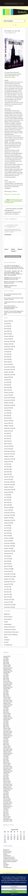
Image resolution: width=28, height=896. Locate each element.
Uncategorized (8, 644)
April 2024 (7, 387)
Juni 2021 (6, 466)
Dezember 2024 (8, 367)
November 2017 (8, 576)
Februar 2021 (8, 477)
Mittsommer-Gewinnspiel (10, 286)
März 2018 (7, 566)
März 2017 (7, 597)
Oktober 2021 (8, 456)
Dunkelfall (15, 201)
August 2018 (7, 553)
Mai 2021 (6, 469)
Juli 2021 (6, 464)
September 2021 (8, 459)
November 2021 (8, 454)
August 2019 (7, 523)
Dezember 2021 (8, 451)
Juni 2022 (6, 436)
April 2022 (7, 441)
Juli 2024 (6, 379)
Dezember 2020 (8, 482)
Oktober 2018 (8, 548)
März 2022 (7, 443)
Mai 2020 (6, 500)
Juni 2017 (6, 589)
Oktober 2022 (8, 425)
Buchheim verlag (15, 199)
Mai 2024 (6, 385)
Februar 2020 (8, 507)
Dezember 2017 (8, 574)
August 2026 (7, 321)
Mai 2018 (6, 561)
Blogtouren (7, 614)
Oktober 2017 (8, 579)
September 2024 (8, 374)
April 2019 (7, 533)
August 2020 (7, 492)
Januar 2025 (7, 364)
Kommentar (8, 234)
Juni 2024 (6, 382)
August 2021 (7, 461)
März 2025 (7, 362)
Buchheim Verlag (10, 77)
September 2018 (8, 551)
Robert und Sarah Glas (13, 201)
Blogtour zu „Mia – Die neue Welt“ (13, 274)
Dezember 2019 (8, 512)
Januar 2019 (7, 540)
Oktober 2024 (8, 372)
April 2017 (7, 594)
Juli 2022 (6, 433)
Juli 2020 (6, 494)
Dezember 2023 (8, 397)
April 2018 (7, 563)
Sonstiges (7, 639)
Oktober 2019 (8, 517)
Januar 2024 (7, 395)
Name (7, 249)
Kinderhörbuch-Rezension (11, 632)
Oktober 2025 (8, 344)
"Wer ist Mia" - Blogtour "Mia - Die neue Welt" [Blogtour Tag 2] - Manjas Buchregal (13, 272)
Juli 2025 (6, 351)
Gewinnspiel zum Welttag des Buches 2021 (12, 278)
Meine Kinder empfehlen (11, 634)
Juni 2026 (6, 326)
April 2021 (7, 471)
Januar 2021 (7, 479)
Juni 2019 (6, 528)
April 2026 (7, 331)
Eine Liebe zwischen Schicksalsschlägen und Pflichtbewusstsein (11, 307)
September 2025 (8, 346)
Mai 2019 (6, 530)
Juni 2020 (6, 497)
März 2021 (7, 474)
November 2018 (8, 546)
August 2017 (7, 584)
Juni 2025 (6, 354)
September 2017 (8, 581)
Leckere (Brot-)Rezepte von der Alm (14, 268)
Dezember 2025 (8, 341)
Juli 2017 (6, 586)
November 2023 (8, 400)
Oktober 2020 (8, 487)
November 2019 (8, 515)
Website (20, 249)
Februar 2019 (8, 538)
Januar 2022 (7, 448)
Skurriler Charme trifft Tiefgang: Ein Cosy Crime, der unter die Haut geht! (13, 313)
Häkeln (6, 621)
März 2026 (7, 333)
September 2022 (8, 428)
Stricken (6, 642)
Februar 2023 (8, 420)
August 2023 (7, 408)
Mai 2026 (6, 328)
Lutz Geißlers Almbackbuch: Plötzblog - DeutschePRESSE (12, 266)
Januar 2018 (7, 571)
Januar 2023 (7, 423)
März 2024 (7, 390)
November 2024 (8, 369)
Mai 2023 (6, 415)
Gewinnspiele (8, 619)
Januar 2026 (7, 339)
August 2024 (7, 377)
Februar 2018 (8, 569)
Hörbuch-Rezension (9, 627)
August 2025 (7, 349)
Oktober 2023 (8, 402)
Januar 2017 (7, 602)
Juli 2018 (6, 556)
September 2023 (8, 405)
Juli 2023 (6, 410)
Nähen (6, 637)
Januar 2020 (7, 510)
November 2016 (8, 607)
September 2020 (8, 489)
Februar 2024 (8, 392)
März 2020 (7, 505)
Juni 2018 (6, 558)
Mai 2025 (6, 356)
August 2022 (7, 431)
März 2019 (7, 535)
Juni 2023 (6, 413)
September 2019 (8, 520)
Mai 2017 (6, 592)
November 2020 (8, 484)
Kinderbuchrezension (10, 629)
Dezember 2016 (8, 604)
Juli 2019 (6, 525)
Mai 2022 (6, 438)
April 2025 (7, 359)
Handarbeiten (8, 624)
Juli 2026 (6, 323)
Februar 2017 (8, 599)
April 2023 (7, 418)
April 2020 (7, 502)
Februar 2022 (8, 446)
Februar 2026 (8, 336)
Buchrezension (8, 616)
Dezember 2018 (8, 543)
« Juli (4, 842)
